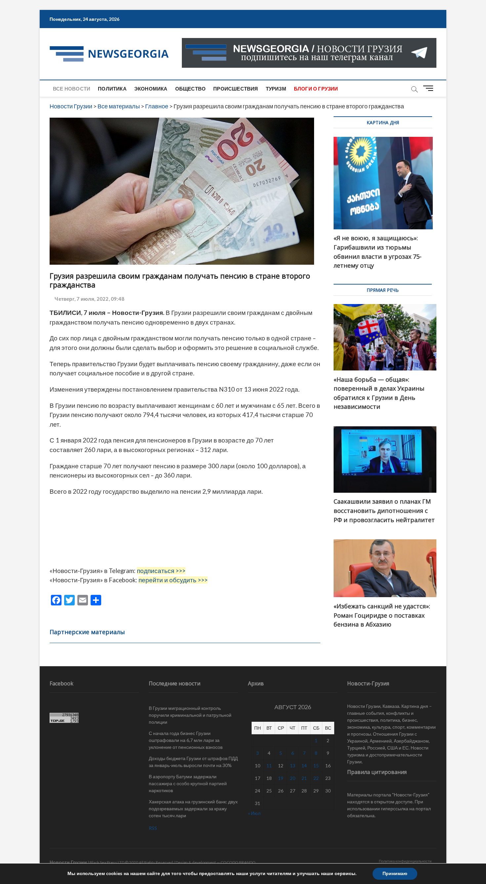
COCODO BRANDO (238, 862)
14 (304, 765)
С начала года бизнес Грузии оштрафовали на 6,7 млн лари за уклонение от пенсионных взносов (186, 740)
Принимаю (395, 873)
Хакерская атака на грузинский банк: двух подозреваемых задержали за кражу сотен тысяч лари (193, 808)
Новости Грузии (68, 862)
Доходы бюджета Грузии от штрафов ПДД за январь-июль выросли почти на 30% (193, 761)
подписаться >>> (161, 570)
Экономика (151, 89)
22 (316, 778)
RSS (153, 828)
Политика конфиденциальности (405, 861)
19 (280, 778)
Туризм (276, 89)
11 (269, 765)
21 (304, 778)
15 (316, 765)
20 (292, 778)
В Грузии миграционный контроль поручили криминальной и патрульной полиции (190, 715)
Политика (112, 89)
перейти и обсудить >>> (173, 580)
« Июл (254, 813)
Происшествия (235, 89)
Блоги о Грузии (316, 89)
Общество (190, 89)
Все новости (71, 89)
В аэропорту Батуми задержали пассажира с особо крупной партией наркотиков (188, 783)
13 (292, 765)
